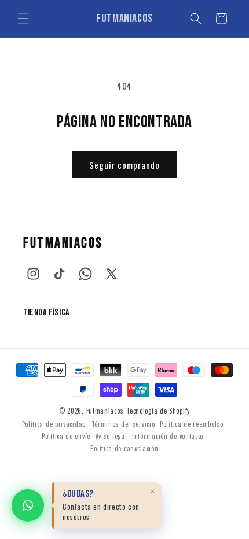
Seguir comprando (124, 164)
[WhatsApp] (85, 274)
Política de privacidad (54, 424)
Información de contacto (167, 436)
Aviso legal (111, 436)
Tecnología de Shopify (158, 410)
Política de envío (66, 436)
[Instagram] (33, 274)
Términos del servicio (123, 424)
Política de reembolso (192, 424)
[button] (23, 18)
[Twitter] (111, 274)
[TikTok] (59, 274)
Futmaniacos (105, 410)
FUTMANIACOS (63, 243)
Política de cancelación (124, 448)
